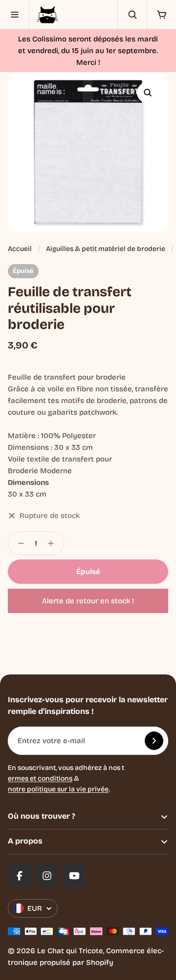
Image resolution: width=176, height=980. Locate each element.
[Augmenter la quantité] (54, 543)
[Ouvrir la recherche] (132, 14)
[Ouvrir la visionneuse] (147, 92)
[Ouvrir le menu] (14, 14)
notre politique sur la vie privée (58, 789)
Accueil (20, 249)
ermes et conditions (40, 778)
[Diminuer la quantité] (18, 543)
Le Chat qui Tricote (70, 950)
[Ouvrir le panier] (161, 14)
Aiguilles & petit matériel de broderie (105, 249)
